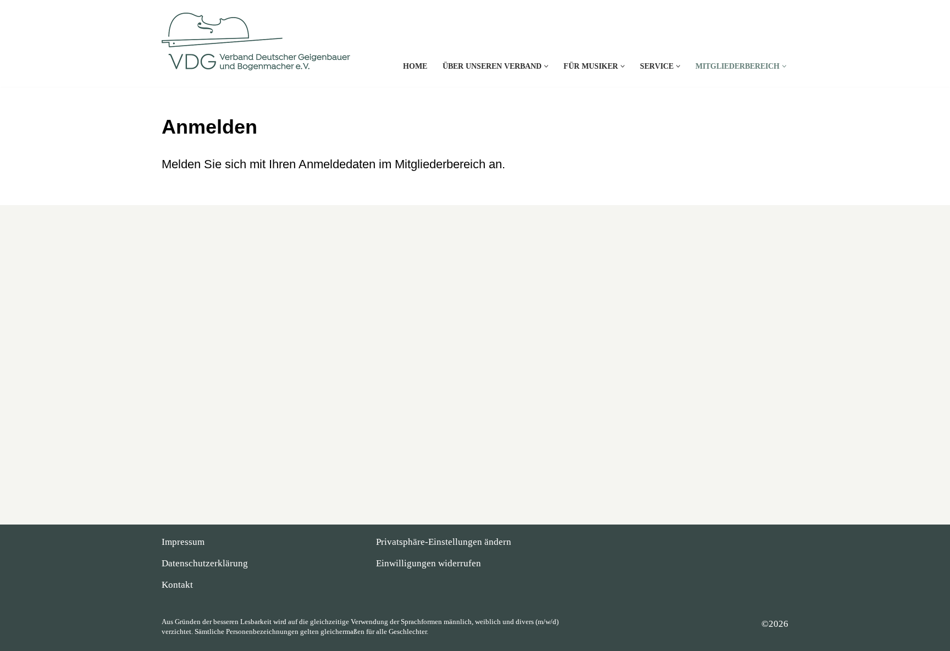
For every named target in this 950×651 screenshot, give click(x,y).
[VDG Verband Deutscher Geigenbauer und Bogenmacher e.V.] (258, 45)
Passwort (369, 315)
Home (415, 66)
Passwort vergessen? (475, 412)
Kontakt (177, 585)
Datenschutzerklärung (205, 563)
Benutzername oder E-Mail (402, 264)
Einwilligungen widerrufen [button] (428, 563)
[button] (546, 66)
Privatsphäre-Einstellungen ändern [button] (443, 542)
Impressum (183, 542)
